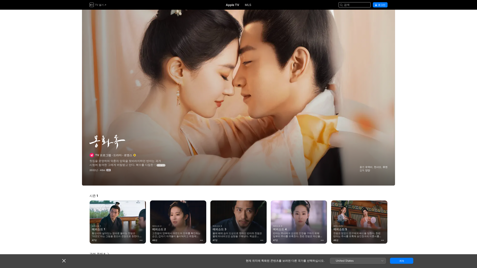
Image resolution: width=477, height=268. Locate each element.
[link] (99, 254)
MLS (248, 5)
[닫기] (64, 260)
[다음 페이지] (391, 222)
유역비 (368, 166)
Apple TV (232, 5)
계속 (401, 260)
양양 (367, 170)
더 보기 (161, 165)
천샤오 (377, 166)
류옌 (385, 166)
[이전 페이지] (85, 222)
